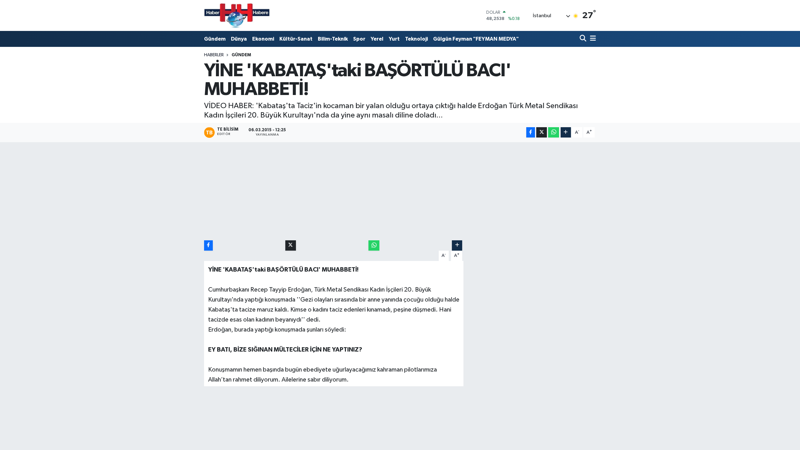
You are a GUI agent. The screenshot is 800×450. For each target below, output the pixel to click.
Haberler (214, 55)
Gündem (215, 39)
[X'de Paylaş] (541, 132)
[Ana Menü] (592, 39)
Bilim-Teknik (333, 39)
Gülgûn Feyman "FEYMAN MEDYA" (476, 39)
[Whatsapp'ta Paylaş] (553, 132)
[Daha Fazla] (566, 132)
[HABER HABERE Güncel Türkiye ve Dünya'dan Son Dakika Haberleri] (237, 15)
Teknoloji (416, 39)
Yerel (377, 39)
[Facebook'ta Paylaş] (530, 132)
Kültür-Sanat (295, 39)
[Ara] (584, 39)
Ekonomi (263, 39)
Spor (359, 39)
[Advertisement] (400, 191)
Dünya (239, 39)
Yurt (394, 39)
